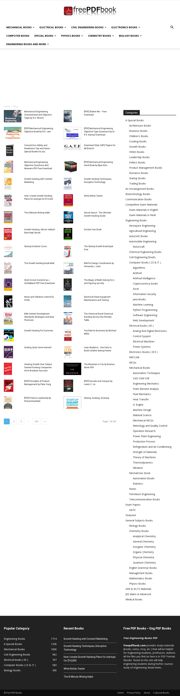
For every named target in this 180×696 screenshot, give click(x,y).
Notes (132, 488)
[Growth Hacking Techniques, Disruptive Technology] (68, 183)
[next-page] (45, 421)
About (147, 692)
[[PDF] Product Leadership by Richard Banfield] (8, 402)
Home (7, 106)
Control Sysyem (142, 336)
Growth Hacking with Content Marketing (86, 638)
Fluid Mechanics (142, 394)
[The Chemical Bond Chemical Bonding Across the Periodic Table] (68, 318)
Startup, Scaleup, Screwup (96, 398)
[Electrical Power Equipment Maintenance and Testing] (67, 301)
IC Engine (138, 404)
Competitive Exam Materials (142, 204)
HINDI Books (136, 152)
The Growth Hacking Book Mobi (39, 263)
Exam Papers (133, 504)
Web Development (143, 320)
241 (36, 421)
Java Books (139, 299)
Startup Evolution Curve (35, 246)
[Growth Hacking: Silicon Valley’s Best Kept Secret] (8, 234)
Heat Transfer (141, 399)
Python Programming (145, 309)
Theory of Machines (144, 457)
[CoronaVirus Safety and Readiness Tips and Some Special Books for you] (10, 150)
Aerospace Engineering (142, 225)
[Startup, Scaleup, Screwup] (72, 402)
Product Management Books (145, 167)
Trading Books (137, 183)
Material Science (142, 415)
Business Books (138, 130)
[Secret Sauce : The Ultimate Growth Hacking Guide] (68, 217)
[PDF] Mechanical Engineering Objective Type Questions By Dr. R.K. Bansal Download (99, 131)
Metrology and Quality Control (150, 425)
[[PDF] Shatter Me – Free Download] (68, 116)
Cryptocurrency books (145, 283)
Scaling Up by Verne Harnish (38, 347)
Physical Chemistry (143, 557)
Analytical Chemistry (144, 536)
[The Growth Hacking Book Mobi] (8, 268)
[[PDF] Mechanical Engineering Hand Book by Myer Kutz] (70, 167)
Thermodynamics (143, 462)
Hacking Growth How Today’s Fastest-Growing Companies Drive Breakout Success (38, 367)
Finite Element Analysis (146, 388)
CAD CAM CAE (141, 378)
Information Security (144, 294)
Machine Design (142, 410)
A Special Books (135, 120)
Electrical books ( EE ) (141, 325)
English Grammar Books (143, 567)
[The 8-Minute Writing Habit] (8, 217)
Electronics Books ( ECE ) (143, 352)
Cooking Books (138, 141)
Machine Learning (143, 304)
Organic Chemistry (143, 552)
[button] (172, 27)
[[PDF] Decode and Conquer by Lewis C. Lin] (68, 386)
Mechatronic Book (139, 473)
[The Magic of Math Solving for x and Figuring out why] (68, 285)
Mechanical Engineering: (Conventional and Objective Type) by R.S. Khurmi (38, 114)
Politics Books (137, 162)
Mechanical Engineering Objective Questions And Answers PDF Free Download (38, 165)
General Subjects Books (139, 520)
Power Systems (142, 346)
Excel (136, 288)
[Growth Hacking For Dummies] (9, 335)
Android (137, 273)
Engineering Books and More (26, 44)
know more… (155, 667)
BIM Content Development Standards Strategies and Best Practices (39, 317)
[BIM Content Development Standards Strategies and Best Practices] (8, 318)
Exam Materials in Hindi (142, 215)
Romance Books (138, 173)
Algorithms (139, 267)
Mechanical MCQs (143, 420)
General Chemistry (143, 541)
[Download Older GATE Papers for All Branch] (72, 147)
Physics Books (70, 35)
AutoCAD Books (138, 236)
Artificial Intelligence (144, 278)
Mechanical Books (19, 27)
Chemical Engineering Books (145, 252)
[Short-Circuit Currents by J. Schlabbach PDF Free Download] (8, 285)
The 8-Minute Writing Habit (37, 212)
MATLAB (134, 357)
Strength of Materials (145, 452)
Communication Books (139, 199)
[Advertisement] (90, 78)
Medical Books (134, 599)
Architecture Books (140, 125)
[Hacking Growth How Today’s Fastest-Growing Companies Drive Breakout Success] (8, 369)
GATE (132, 510)
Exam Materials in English (143, 209)
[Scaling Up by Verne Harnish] (8, 352)
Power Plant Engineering (147, 436)
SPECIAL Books (43, 35)
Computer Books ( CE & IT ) (145, 262)
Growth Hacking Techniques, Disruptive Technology (85, 648)
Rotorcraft (139, 246)
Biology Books (129, 35)
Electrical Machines (144, 341)
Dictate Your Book (92, 229)
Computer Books (17, 35)
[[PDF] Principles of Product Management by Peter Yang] (8, 386)
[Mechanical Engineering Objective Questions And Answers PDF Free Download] (8, 167)
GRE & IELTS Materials (138, 589)
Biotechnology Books (138, 194)
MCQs (132, 362)
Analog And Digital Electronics (150, 331)
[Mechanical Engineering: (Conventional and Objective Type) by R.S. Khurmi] (12, 116)
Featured (131, 515)
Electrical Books (51, 27)
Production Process (144, 441)
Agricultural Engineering (142, 231)
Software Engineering (145, 315)
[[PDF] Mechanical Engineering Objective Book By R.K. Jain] (12, 133)
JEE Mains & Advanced (138, 594)
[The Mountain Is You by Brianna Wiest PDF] (72, 369)
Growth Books (137, 146)
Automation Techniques (146, 373)
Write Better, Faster (93, 196)
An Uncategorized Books (140, 188)
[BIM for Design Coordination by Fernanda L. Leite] (68, 268)
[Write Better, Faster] (68, 200)
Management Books (141, 573)
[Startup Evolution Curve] (8, 251)
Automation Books (144, 478)
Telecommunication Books (144, 499)
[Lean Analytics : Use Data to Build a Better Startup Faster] (68, 352)
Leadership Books (139, 157)
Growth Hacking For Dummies (38, 330)
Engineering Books (136, 220)
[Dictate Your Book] (68, 234)
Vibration (138, 467)
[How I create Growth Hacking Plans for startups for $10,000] (8, 200)
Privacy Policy (133, 692)
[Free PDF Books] (90, 12)
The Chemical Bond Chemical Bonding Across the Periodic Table (98, 317)
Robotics (138, 483)
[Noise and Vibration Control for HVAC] (8, 301)
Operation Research (144, 431)
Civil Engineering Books (87, 27)
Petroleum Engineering (142, 494)
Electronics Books (124, 27)
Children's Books (138, 136)
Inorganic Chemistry (144, 546)
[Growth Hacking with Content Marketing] (8, 183)
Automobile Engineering (142, 241)
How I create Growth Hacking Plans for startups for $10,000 (90, 658)
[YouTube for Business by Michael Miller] (68, 335)
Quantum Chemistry (144, 562)
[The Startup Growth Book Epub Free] (67, 251)
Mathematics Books (140, 578)
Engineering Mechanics (146, 383)
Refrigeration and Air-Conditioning (152, 446)
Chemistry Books (99, 35)
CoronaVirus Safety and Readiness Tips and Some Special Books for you (37, 148)
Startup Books (137, 178)
